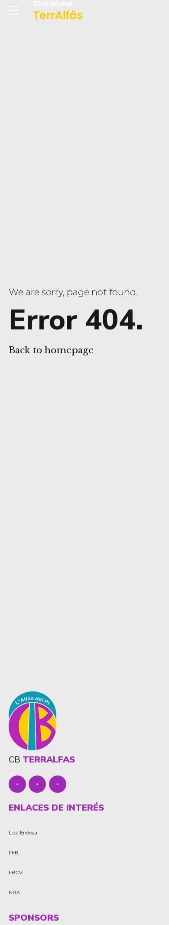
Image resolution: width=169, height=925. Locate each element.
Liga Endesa (23, 833)
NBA (14, 892)
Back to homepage (51, 350)
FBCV (16, 873)
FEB (14, 853)
